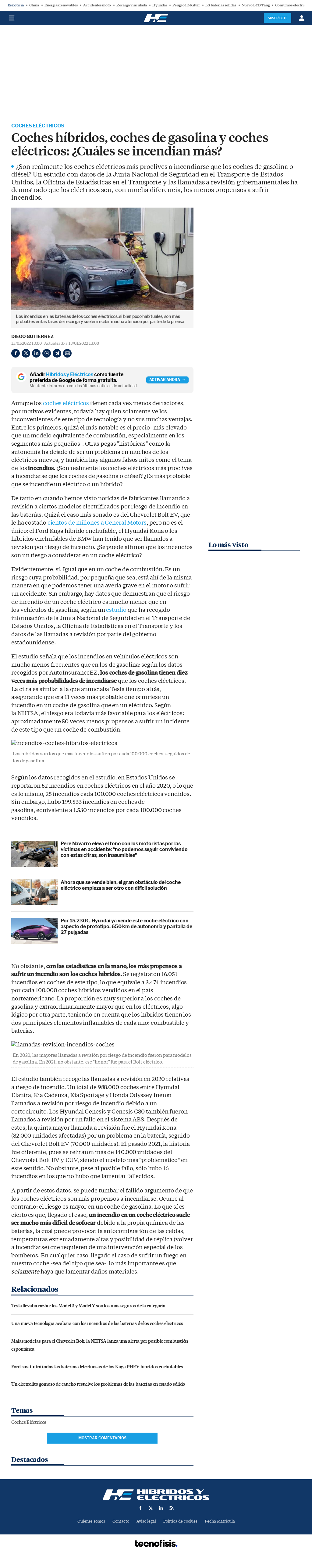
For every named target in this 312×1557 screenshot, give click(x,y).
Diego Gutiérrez (32, 336)
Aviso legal (146, 1521)
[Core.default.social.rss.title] (171, 1508)
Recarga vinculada (131, 5)
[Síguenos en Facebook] (140, 1508)
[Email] (67, 353)
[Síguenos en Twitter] (151, 1508)
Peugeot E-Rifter (186, 5)
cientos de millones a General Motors (97, 522)
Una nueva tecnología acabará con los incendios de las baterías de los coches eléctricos (97, 1323)
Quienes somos (91, 1521)
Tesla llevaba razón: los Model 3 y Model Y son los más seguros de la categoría (88, 1305)
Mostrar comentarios (102, 1438)
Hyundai (159, 5)
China (34, 5)
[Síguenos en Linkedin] (161, 1508)
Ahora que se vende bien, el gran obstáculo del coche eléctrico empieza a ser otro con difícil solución (121, 885)
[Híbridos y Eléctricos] (156, 1494)
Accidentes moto (97, 5)
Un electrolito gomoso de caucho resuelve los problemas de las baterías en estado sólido (98, 1384)
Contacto (120, 1521)
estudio (116, 610)
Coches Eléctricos (37, 126)
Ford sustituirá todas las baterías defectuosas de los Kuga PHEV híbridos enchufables (97, 1366)
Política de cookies (180, 1521)
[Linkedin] (36, 353)
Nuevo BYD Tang (256, 5)
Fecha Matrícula (220, 1521)
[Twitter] (26, 353)
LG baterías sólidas (220, 5)
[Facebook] (15, 353)
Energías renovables (61, 5)
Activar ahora (164, 379)
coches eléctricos (66, 403)
